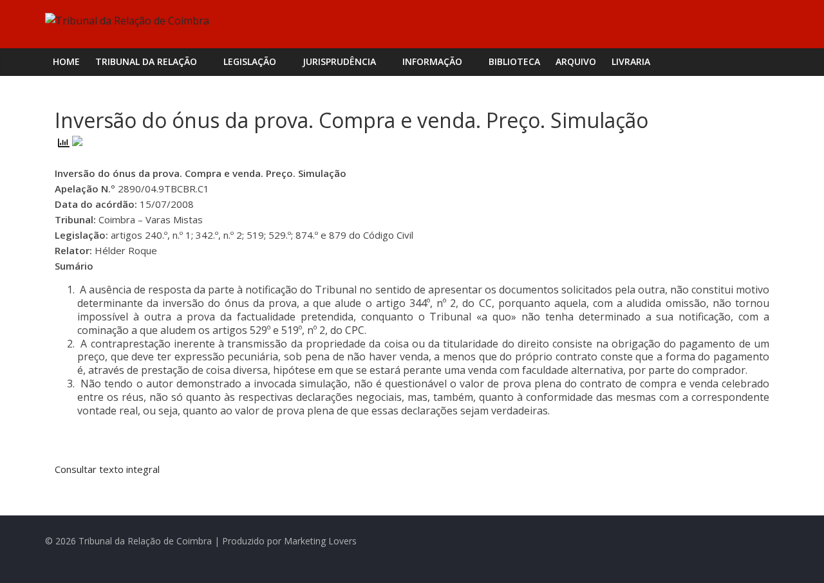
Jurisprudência (339, 61)
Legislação (249, 61)
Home (66, 61)
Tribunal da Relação (146, 61)
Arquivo (576, 61)
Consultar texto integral (107, 469)
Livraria (631, 61)
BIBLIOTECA (514, 61)
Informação (432, 61)
